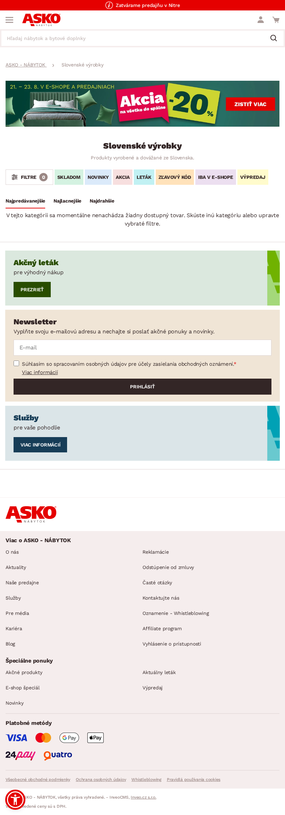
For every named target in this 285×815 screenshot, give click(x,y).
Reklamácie (155, 552)
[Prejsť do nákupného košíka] (276, 19)
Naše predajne (22, 582)
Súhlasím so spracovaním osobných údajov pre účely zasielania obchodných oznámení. (128, 364)
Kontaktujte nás (160, 598)
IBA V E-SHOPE (215, 177)
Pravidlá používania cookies (193, 779)
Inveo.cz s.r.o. (143, 797)
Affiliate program (162, 628)
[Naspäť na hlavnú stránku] (41, 19)
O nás (12, 552)
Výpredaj (152, 687)
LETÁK (144, 177)
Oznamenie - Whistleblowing (175, 613)
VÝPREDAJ (253, 177)
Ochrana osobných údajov (101, 779)
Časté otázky (157, 582)
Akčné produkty (24, 672)
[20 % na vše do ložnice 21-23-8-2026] (142, 124)
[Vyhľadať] (276, 38)
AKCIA (123, 177)
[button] (15, 799)
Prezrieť (32, 289)
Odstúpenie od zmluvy (168, 567)
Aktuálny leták (159, 672)
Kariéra (14, 628)
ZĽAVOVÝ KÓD (174, 177)
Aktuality (16, 567)
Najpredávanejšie (25, 201)
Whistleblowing (146, 779)
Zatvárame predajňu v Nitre (148, 5)
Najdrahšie (102, 201)
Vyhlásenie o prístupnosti (171, 644)
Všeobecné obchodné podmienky (38, 779)
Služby (13, 598)
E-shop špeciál (23, 687)
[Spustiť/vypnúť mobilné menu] (9, 19)
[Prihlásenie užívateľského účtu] (260, 19)
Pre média (17, 613)
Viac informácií (40, 372)
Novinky (14, 703)
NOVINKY (98, 177)
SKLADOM (69, 177)
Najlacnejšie (67, 201)
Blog (10, 644)
